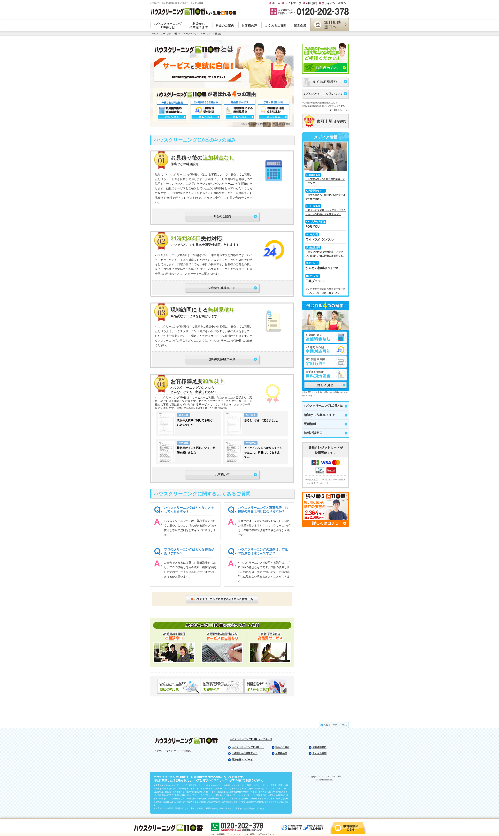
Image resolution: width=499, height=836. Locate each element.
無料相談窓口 (313, 432)
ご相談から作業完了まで (222, 287)
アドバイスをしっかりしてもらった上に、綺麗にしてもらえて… (263, 452)
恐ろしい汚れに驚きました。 (262, 420)
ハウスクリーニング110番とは (323, 405)
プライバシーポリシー (335, 3)
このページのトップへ (335, 725)
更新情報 (310, 424)
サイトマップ (293, 3)
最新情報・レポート (242, 759)
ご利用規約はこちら (340, 110)
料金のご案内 (222, 216)
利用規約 (311, 3)
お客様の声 (222, 474)
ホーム (276, 3)
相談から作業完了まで (319, 415)
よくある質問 (319, 753)
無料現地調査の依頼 (222, 359)
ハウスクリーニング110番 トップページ (251, 739)
